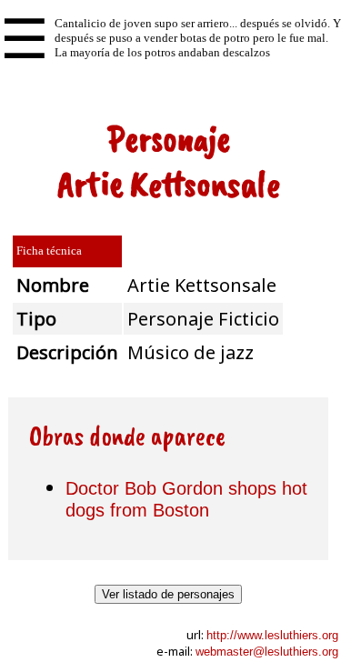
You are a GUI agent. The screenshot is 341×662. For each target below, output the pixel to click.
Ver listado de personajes (168, 594)
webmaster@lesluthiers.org (267, 651)
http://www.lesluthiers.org (272, 635)
